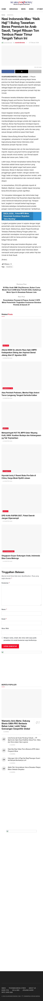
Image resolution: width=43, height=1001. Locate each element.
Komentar (6, 583)
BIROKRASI (13, 9)
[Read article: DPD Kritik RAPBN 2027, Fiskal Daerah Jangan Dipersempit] (21, 498)
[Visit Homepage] (21, 3)
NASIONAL (10, 15)
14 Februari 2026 (34, 42)
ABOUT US (32, 988)
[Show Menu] (2, 3)
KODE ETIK (5, 990)
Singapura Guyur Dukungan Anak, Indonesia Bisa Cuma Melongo (21, 557)
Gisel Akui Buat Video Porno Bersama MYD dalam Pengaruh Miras (24, 750)
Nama (4, 609)
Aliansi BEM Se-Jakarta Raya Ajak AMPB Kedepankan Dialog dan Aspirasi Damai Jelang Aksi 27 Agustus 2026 (19, 352)
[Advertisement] (21, 274)
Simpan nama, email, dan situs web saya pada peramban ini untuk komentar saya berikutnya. (20, 639)
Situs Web (5, 628)
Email (4, 619)
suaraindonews (20, 42)
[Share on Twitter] (21, 71)
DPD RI (5, 511)
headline (9, 267)
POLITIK (5, 345)
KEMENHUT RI (7, 388)
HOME (4, 9)
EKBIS (31, 9)
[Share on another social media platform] (35, 71)
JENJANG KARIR (28, 990)
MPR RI (5, 428)
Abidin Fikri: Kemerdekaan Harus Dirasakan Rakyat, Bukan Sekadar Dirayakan (24, 768)
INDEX (4, 988)
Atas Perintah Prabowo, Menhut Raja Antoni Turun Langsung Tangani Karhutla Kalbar (20, 394)
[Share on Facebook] (8, 71)
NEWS (23, 9)
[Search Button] (40, 3)
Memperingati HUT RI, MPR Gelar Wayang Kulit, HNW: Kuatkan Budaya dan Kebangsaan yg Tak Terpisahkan (21, 435)
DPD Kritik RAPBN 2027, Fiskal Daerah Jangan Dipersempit (18, 517)
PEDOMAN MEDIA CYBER (17, 988)
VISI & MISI (15, 990)
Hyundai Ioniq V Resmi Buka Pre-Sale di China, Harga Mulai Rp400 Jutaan (19, 476)
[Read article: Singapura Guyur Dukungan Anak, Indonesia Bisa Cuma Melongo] (21, 539)
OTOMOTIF (6, 471)
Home (3, 15)
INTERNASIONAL (8, 551)
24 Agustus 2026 (7, 358)
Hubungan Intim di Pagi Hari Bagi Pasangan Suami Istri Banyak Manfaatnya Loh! (24, 759)
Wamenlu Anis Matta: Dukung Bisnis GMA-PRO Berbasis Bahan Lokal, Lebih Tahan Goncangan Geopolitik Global (16, 724)
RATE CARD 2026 (7, 992)
